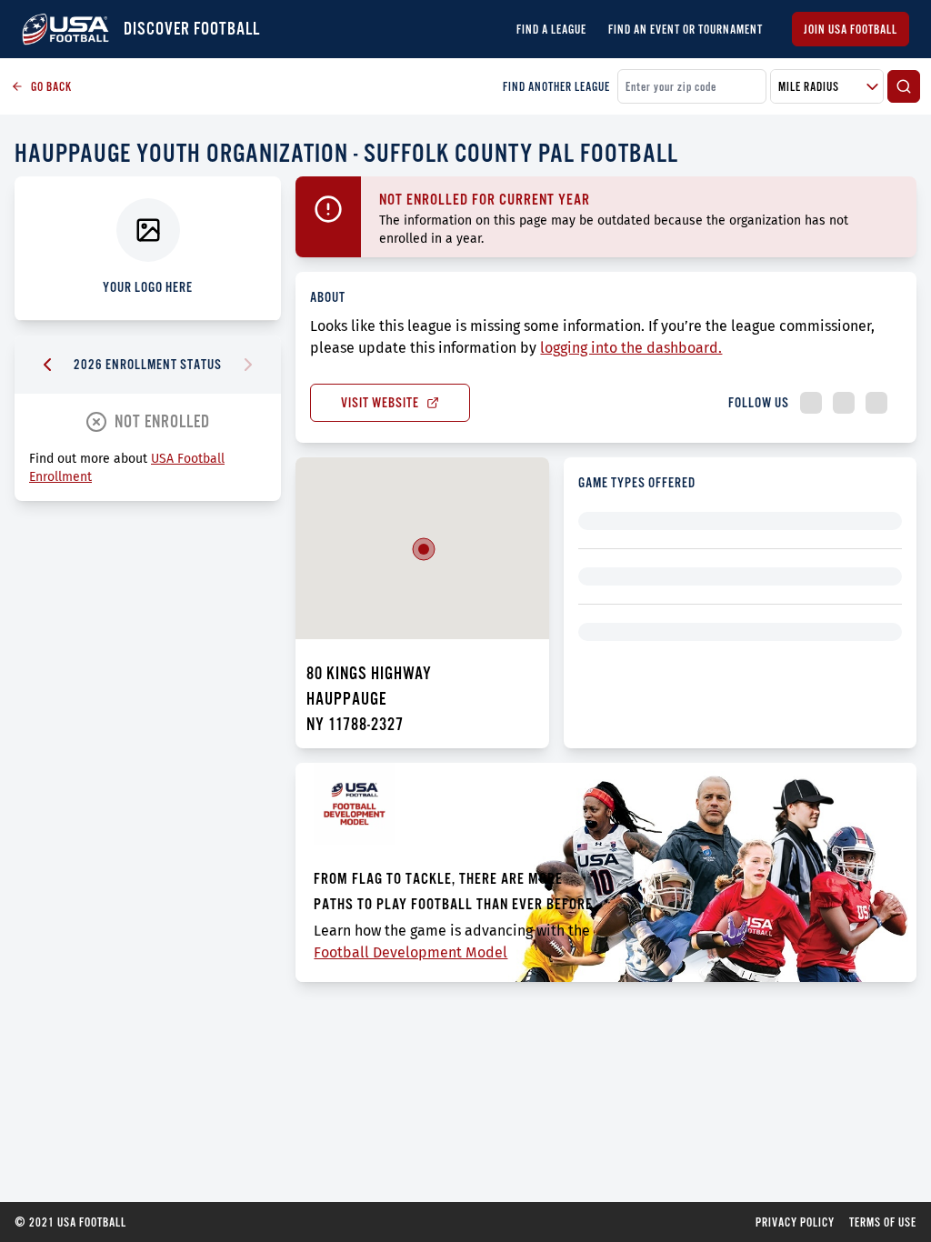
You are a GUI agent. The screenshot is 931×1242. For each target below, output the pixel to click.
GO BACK (51, 86)
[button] (424, 549)
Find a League (551, 29)
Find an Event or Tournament (685, 29)
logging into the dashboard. (631, 347)
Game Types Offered (637, 482)
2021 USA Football (70, 1222)
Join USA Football (850, 29)
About (327, 297)
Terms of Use (882, 1222)
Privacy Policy (795, 1222)
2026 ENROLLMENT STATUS (148, 364)
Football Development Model (410, 952)
